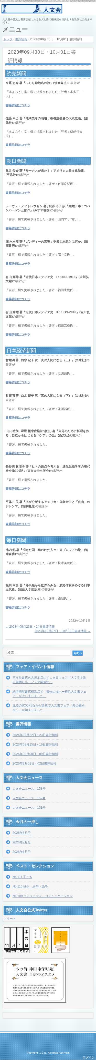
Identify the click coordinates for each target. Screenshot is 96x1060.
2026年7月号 (22, 842)
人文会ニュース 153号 (29, 788)
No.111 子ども (22, 877)
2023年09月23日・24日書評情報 (30, 626)
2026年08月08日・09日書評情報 (35, 754)
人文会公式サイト (48, 9)
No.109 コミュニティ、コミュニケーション (43, 896)
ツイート (10, 918)
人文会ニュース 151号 (29, 807)
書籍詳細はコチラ (18, 105)
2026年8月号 (22, 833)
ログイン (88, 1057)
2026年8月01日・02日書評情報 (34, 763)
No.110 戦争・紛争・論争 (30, 886)
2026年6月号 (22, 852)
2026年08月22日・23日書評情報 (35, 735)
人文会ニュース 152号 (29, 798)
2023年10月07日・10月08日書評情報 (63, 631)
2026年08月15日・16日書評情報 (35, 744)
